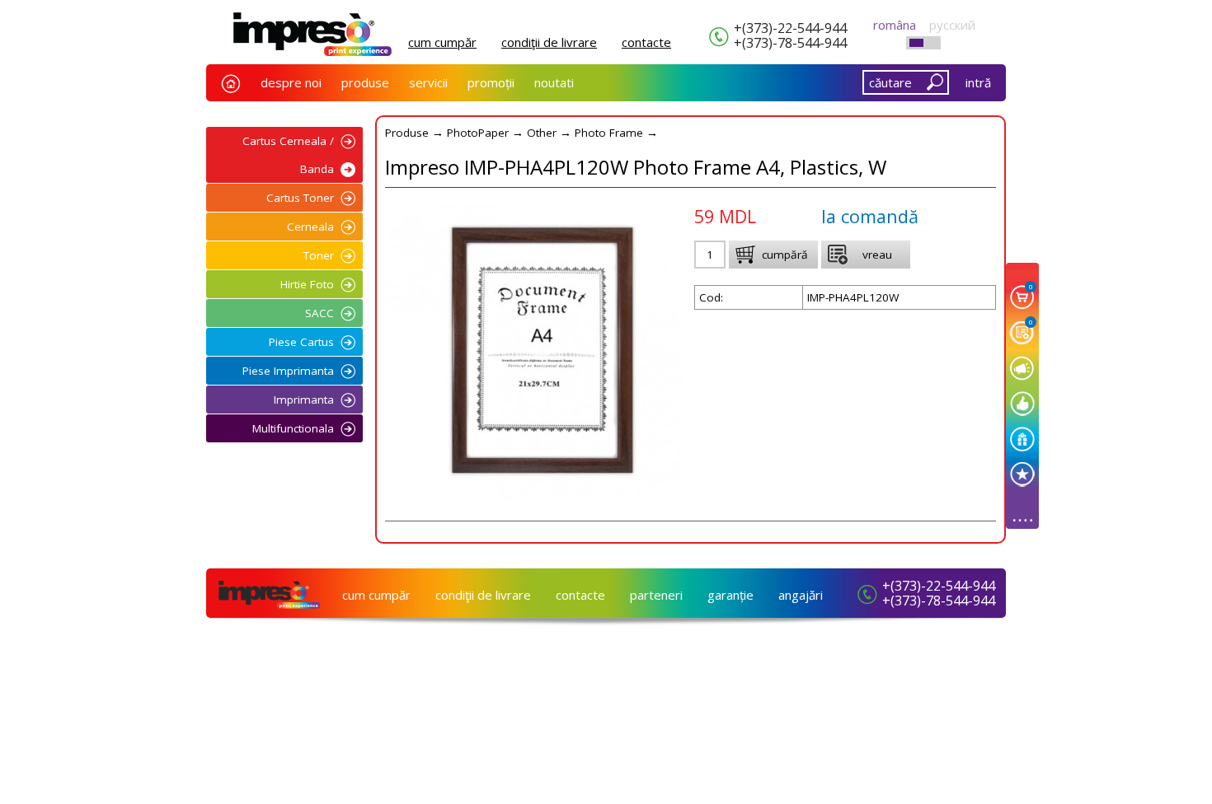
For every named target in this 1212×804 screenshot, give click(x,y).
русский (952, 24)
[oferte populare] (1022, 403)
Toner (318, 255)
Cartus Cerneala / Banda (288, 154)
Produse (407, 132)
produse (365, 82)
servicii (428, 82)
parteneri (656, 595)
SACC (319, 313)
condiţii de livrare (549, 42)
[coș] (1022, 297)
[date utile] (1022, 368)
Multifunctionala (293, 428)
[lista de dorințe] (1022, 332)
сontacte (646, 42)
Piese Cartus (301, 341)
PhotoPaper (478, 132)
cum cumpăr (442, 42)
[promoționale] (1022, 439)
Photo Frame (609, 132)
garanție (730, 595)
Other (542, 132)
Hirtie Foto (307, 284)
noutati (554, 82)
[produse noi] (1022, 474)
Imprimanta (304, 399)
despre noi (291, 82)
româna (894, 24)
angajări (800, 595)
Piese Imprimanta (288, 370)
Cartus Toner (300, 197)
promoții (490, 82)
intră (978, 82)
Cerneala (310, 226)
